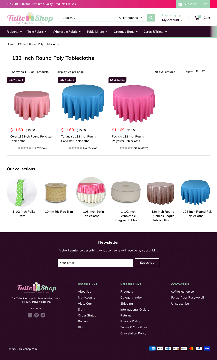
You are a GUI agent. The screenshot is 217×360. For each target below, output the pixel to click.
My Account (86, 297)
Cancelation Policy (133, 333)
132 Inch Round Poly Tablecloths (38, 44)
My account (171, 20)
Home (10, 44)
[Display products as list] (203, 71)
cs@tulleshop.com (183, 291)
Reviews (84, 321)
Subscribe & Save (195, 4)
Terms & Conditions (134, 327)
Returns (125, 315)
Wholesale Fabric (65, 32)
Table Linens (96, 32)
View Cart (85, 303)
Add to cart (32, 142)
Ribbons (12, 32)
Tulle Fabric (35, 32)
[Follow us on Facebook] (30, 315)
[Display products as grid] (197, 71)
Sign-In (83, 309)
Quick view (32, 150)
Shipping (126, 303)
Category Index (131, 297)
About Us (84, 291)
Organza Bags (124, 32)
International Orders (134, 309)
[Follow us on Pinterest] (43, 315)
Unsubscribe (180, 303)
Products (126, 291)
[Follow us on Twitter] (36, 315)
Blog (81, 327)
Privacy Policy (130, 321)
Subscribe (147, 262)
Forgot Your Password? (187, 297)
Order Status (87, 315)
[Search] (151, 18)
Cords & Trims (153, 32)
